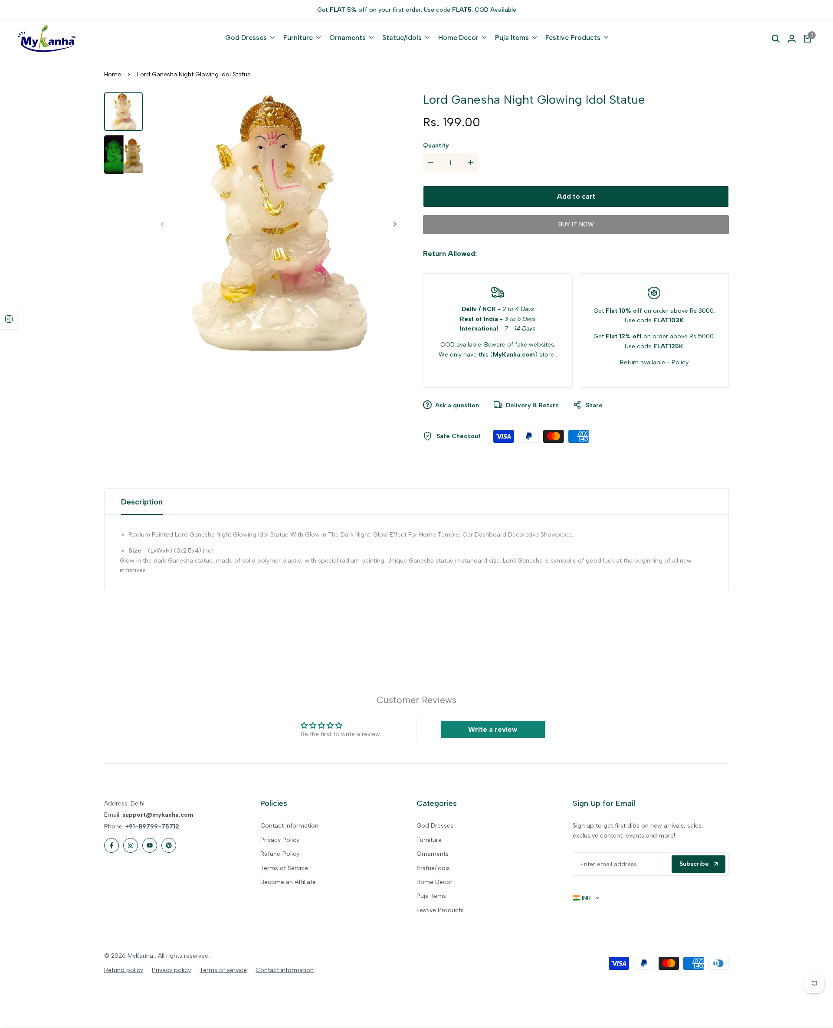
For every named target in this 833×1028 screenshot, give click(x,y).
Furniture (429, 840)
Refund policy (123, 970)
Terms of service (223, 970)
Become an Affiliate (288, 882)
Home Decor (434, 882)
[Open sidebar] (8, 318)
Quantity (436, 145)
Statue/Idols (433, 868)
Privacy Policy (279, 840)
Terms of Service (284, 868)
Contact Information (289, 825)
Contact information (285, 970)
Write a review (492, 729)
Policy (680, 362)
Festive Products (440, 910)
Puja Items (431, 896)
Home (112, 74)
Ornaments (432, 854)
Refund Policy (279, 854)
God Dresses (434, 825)
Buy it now (576, 224)
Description (142, 502)
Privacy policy (171, 970)
